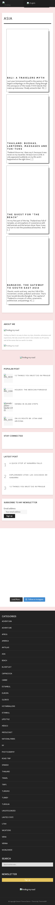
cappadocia (7, 674)
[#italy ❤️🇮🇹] (27, 538)
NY (3, 745)
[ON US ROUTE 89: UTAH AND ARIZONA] (8, 421)
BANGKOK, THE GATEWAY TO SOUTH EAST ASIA (25, 286)
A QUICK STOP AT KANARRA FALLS (26, 463)
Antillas (5, 647)
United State (7, 817)
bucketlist (7, 667)
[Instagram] (22, 443)
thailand (6, 771)
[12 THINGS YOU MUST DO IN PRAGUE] (8, 378)
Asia (3, 654)
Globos (5, 700)
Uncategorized (9, 811)
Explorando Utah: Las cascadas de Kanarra (29, 476)
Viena (4, 837)
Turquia (5, 804)
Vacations (6, 830)
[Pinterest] (17, 443)
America (5, 641)
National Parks (8, 739)
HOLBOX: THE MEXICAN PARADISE (31, 390)
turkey (5, 798)
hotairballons (8, 706)
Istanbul (6, 713)
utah (4, 824)
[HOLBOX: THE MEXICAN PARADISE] (8, 392)
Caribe (4, 680)
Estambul (6, 687)
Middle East (7, 732)
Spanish (5, 765)
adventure (7, 628)
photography (8, 752)
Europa (5, 693)
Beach (4, 660)
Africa (4, 634)
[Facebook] (5, 443)
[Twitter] (11, 443)
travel (5, 778)
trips (4, 785)
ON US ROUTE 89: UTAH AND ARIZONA (28, 419)
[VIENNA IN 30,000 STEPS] (8, 406)
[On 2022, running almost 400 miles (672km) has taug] (27, 564)
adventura (7, 621)
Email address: (10, 508)
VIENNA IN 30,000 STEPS (26, 404)
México (5, 726)
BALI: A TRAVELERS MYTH (26, 77)
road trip (6, 758)
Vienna (5, 843)
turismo (6, 791)
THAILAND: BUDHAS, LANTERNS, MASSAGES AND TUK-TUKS (27, 146)
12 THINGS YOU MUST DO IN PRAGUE (33, 375)
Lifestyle (6, 719)
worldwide (7, 850)
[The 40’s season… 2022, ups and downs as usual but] (27, 591)
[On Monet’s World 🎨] (27, 535)
